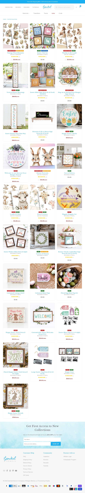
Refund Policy (27, 463)
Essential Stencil (12, 481)
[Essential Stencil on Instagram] (10, 471)
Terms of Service (28, 472)
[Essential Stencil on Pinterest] (13, 471)
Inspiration (9, 7)
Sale (53, 13)
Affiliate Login (68, 456)
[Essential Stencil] (47, 7)
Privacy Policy (27, 469)
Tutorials (35, 7)
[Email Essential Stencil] (4, 471)
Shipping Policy (27, 459)
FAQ (24, 456)
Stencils (25, 13)
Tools (46, 13)
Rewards (26, 7)
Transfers (37, 13)
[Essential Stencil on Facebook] (7, 471)
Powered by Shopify (44, 481)
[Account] (76, 7)
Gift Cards (26, 475)
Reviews (18, 7)
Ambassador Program (70, 459)
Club (60, 13)
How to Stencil (27, 466)
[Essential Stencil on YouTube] (16, 471)
